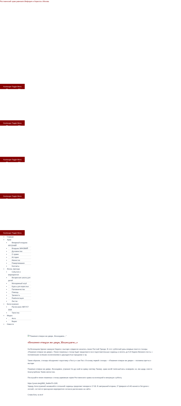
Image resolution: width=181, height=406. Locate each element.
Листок (14, 301)
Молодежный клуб (19, 283)
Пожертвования (18, 263)
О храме (15, 254)
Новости (119, 54)
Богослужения (82, 54)
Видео (14, 321)
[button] (93, 239)
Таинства (15, 313)
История (15, 257)
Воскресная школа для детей (19, 279)
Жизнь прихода (52, 54)
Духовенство (17, 251)
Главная (9, 54)
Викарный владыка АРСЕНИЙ (17, 244)
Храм (15, 54)
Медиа (106, 54)
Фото (14, 318)
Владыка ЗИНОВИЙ (20, 248)
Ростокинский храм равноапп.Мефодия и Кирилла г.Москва (24, 1)
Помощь (15, 292)
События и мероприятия (14, 273)
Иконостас (16, 260)
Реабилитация (18, 298)
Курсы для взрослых (20, 286)
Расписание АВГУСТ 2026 (18, 308)
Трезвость (16, 295)
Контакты (15, 266)
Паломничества (18, 289)
